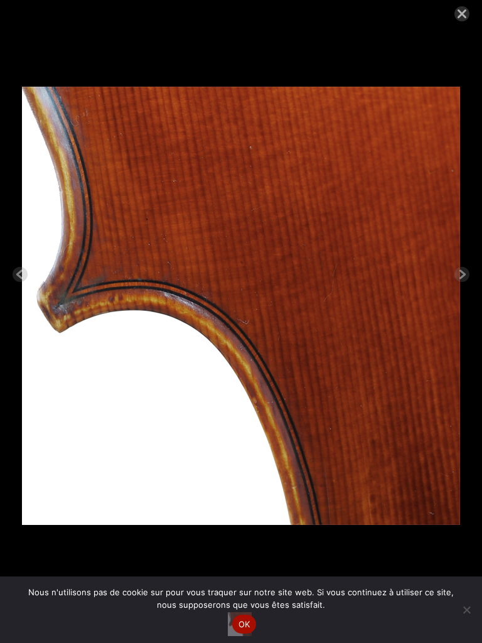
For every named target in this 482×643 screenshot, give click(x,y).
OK (244, 624)
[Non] (466, 609)
